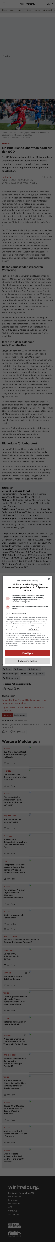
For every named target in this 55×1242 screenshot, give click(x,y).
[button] (27, 613)
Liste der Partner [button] (34, 630)
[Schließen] (49, 579)
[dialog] (27, 621)
